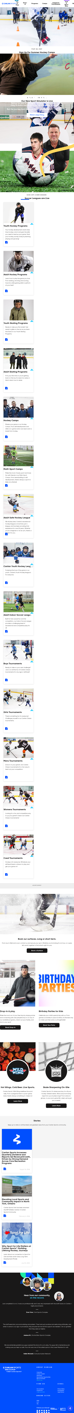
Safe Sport (39, 1375)
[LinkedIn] (46, 1411)
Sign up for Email (41, 1378)
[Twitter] (42, 1411)
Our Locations (40, 1388)
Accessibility (61, 1390)
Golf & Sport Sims (66, 4)
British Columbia (54, 1409)
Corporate (39, 1372)
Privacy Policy (61, 1388)
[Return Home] (9, 4)
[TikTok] (44, 1411)
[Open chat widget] (70, 1408)
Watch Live (39, 1380)
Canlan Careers (41, 1373)
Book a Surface (37, 950)
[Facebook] (39, 1411)
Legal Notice (61, 1392)
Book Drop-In (10, 1027)
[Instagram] (37, 1411)
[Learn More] (17, 1101)
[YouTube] (49, 1411)
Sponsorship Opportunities (43, 1377)
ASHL (38, 1400)
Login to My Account (63, 1409)
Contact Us (40, 1390)
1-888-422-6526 (41, 1392)
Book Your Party (49, 1025)
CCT (38, 1402)
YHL (38, 1403)
